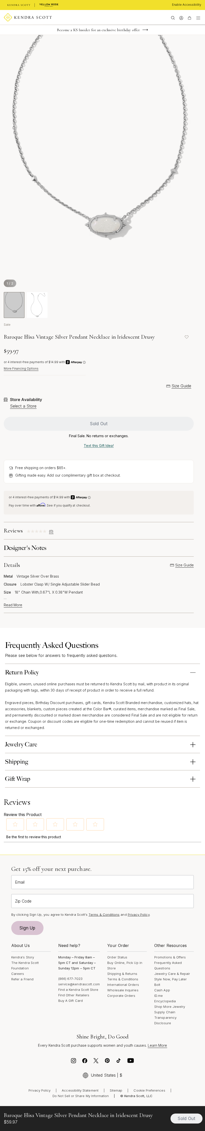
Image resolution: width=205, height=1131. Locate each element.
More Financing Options (21, 368)
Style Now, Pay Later (170, 979)
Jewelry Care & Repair (172, 974)
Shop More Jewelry (169, 1007)
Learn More (157, 1045)
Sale (7, 324)
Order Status (117, 957)
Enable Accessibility (186, 4)
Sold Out (99, 423)
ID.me (158, 996)
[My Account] (181, 17)
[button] (15, 824)
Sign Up (28, 927)
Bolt (157, 985)
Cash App (162, 990)
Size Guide (181, 385)
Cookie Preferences (149, 1090)
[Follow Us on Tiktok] (118, 1062)
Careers (17, 974)
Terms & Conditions (122, 979)
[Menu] (198, 17)
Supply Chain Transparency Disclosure (165, 1017)
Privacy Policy (139, 915)
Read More (13, 605)
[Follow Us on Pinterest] (107, 1062)
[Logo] (28, 17)
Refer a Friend (22, 979)
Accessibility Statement (80, 1090)
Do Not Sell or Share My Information (80, 1096)
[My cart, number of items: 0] (189, 17)
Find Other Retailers (73, 995)
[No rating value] (38, 531)
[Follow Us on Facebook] (84, 1062)
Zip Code (23, 901)
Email (19, 882)
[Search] (173, 17)
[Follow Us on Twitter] (96, 1062)
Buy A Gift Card (70, 1001)
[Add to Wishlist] (187, 337)
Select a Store (23, 406)
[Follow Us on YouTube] (130, 1062)
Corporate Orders (121, 996)
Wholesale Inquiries (122, 990)
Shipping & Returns (122, 974)
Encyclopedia (165, 1001)
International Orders (123, 985)
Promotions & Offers (170, 957)
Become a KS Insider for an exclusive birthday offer (98, 29)
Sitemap (116, 1090)
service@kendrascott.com (79, 984)
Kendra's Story (22, 957)
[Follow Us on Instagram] (73, 1062)
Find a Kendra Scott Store (78, 990)
